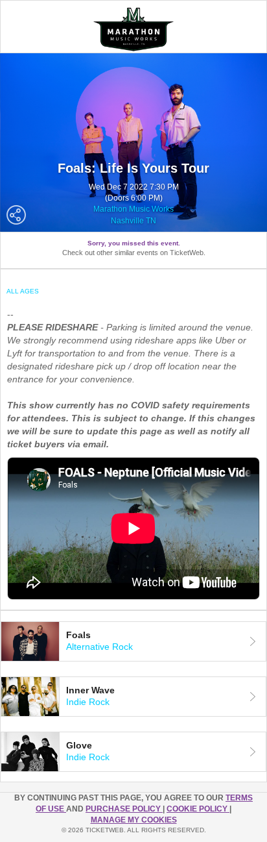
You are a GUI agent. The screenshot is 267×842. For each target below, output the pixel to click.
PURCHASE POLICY (124, 808)
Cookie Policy (198, 808)
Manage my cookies (134, 819)
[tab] (133, 641)
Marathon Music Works (133, 209)
